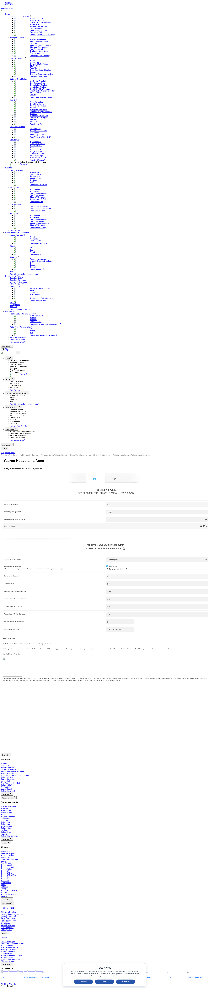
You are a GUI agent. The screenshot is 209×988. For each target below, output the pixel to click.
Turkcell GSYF (6, 785)
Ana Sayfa (5, 455)
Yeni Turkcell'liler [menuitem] (36, 316)
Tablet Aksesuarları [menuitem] (37, 53)
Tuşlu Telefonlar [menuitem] (36, 28)
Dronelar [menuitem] (33, 114)
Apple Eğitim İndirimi (9, 855)
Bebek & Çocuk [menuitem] (36, 146)
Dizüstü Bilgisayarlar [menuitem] (38, 39)
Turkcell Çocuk (6, 828)
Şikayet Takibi (6, 953)
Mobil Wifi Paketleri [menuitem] (37, 197)
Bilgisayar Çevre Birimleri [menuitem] (40, 51)
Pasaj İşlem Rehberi (9, 949)
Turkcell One (6, 824)
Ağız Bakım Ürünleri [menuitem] (38, 87)
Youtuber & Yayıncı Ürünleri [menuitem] (41, 112)
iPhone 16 (5, 877)
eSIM (3, 814)
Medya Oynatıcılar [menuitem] (37, 135)
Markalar (4, 861)
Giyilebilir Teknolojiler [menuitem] (38, 26)
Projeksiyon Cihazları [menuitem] (38, 131)
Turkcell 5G (5, 822)
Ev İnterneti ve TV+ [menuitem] (12, 276)
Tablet (3, 885)
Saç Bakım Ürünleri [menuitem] (37, 83)
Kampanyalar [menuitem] (10, 311)
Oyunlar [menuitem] (33, 108)
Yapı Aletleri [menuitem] (35, 68)
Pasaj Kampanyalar (8, 853)
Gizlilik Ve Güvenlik (8, 769)
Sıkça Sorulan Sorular (9, 947)
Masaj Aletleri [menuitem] (35, 93)
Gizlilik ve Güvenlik (8, 984)
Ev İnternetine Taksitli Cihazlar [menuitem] (42, 298)
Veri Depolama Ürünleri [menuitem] (39, 49)
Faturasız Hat (6, 810)
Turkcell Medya (7, 777)
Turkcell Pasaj (6, 851)
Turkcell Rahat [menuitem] (35, 174)
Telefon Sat (5, 857)
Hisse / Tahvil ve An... (78, 455)
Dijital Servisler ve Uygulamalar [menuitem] (17, 232)
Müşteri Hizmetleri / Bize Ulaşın (13, 944)
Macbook (4, 887)
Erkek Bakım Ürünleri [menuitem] (38, 85)
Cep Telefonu (6, 863)
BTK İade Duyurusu (8, 961)
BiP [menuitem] (31, 263)
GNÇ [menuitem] (32, 182)
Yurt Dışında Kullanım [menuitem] (38, 193)
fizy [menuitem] (31, 250)
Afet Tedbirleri (6, 787)
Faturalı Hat (5, 808)
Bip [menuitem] (31, 333)
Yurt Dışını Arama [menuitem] (37, 195)
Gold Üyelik (5, 922)
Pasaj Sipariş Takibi (8, 920)
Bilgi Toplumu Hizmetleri (10, 783)
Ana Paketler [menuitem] (35, 189)
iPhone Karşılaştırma (9, 867)
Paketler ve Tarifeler (8, 807)
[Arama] (3, 349)
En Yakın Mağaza (7, 945)
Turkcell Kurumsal (8, 791)
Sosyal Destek (6, 789)
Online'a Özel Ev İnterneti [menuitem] (40, 288)
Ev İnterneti (5, 818)
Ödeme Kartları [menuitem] (36, 121)
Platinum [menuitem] (33, 180)
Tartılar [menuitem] (32, 95)
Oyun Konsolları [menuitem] (36, 102)
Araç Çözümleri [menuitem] (36, 151)
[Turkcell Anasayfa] (7, 10)
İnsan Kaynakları (7, 773)
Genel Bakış (5, 765)
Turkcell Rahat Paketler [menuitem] (39, 206)
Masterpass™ (6, 930)
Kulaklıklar (5, 892)
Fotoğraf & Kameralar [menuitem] (38, 110)
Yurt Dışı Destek (7, 957)
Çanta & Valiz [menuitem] (35, 150)
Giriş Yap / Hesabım (8, 912)
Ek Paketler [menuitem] (34, 191)
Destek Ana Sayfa (8, 942)
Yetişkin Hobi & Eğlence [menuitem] (39, 118)
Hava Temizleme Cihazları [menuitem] (40, 70)
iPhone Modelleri (7, 865)
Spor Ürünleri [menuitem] (35, 142)
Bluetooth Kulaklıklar (9, 891)
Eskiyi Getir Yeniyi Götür (10, 859)
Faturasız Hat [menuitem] (35, 178)
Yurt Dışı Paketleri (8, 816)
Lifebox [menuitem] (33, 265)
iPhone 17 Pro (6, 873)
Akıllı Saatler (6, 883)
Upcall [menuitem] (32, 237)
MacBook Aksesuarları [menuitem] (39, 47)
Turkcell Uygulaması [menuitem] (38, 259)
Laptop (3, 889)
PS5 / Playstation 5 (8, 894)
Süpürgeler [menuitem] (34, 62)
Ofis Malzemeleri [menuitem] (36, 155)
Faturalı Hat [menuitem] (34, 172)
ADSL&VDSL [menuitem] (35, 294)
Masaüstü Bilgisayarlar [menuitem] (39, 41)
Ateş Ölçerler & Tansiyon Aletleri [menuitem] (42, 91)
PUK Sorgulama (7, 928)
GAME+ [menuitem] (33, 252)
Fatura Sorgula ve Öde (9, 916)
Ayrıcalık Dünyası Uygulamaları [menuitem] (42, 261)
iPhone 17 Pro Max (8, 875)
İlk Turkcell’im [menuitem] (35, 176)
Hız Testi (4, 830)
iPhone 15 (5, 879)
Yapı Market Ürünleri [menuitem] (38, 153)
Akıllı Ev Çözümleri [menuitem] (37, 144)
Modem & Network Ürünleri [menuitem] (40, 45)
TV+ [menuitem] (32, 248)
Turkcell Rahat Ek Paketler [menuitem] (40, 208)
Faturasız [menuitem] (33, 320)
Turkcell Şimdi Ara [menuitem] (37, 241)
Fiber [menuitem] (32, 290)
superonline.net (7, 8)
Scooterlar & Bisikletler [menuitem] (39, 116)
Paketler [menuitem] (8, 168)
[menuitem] (20, 16)
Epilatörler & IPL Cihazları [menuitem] (40, 89)
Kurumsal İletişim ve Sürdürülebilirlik (15, 775)
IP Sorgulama (6, 924)
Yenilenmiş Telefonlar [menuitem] (38, 30)
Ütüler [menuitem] (32, 60)
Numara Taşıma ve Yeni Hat (11, 914)
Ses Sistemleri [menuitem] (35, 133)
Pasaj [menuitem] (7, 14)
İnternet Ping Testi (8, 926)
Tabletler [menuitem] (33, 43)
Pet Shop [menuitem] (33, 148)
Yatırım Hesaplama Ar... (122, 455)
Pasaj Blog (5, 834)
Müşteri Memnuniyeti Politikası (12, 771)
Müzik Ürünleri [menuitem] (35, 120)
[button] (109, 360)
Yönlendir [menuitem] (34, 239)
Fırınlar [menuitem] (33, 72)
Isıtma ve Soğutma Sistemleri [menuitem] (41, 74)
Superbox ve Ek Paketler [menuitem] (39, 199)
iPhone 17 (5, 871)
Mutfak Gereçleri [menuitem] (36, 66)
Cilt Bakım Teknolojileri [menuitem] (39, 81)
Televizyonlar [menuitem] (35, 129)
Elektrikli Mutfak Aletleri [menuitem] (39, 64)
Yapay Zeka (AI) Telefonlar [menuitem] (40, 22)
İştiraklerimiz (6, 781)
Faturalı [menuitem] (33, 318)
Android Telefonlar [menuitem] (37, 20)
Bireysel (8, 3)
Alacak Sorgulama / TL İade (11, 955)
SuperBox (5, 820)
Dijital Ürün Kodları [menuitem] (37, 104)
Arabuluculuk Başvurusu (10, 959)
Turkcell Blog (6, 832)
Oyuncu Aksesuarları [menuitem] (38, 106)
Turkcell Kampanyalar (9, 836)
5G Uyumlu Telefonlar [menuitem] (38, 32)
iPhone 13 (5, 881)
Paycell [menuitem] (33, 267)
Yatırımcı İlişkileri (47, 455)
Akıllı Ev (4, 896)
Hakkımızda (24, 455)
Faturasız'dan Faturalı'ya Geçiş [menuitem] (42, 223)
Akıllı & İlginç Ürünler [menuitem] (38, 157)
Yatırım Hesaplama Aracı (140, 455)
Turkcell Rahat (6, 812)
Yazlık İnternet (6, 826)
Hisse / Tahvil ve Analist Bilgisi (98, 455)
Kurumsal (9, 5)
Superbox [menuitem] (34, 292)
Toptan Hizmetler (7, 779)
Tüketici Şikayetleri (8, 951)
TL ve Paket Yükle (8, 918)
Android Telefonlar (8, 869)
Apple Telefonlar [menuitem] (36, 18)
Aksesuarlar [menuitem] (35, 24)
